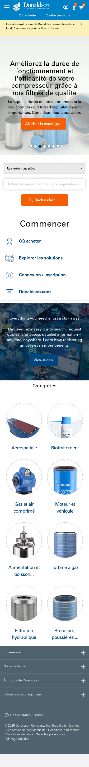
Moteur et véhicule (65, 507)
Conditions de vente (19, 734)
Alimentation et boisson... (24, 570)
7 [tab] (58, 146)
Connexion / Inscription (42, 274)
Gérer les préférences (50, 734)
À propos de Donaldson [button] (21, 680)
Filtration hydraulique (24, 634)
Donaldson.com (35, 291)
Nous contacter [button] (15, 666)
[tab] (44, 653)
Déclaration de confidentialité (26, 730)
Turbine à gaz (65, 567)
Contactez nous (58, 15)
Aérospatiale (24, 448)
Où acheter (27, 15)
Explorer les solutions (41, 258)
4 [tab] (44, 146)
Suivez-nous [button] (13, 652)
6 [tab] (53, 146)
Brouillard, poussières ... (65, 634)
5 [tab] (49, 146)
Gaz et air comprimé (24, 507)
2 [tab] (35, 146)
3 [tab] (40, 146)
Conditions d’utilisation (63, 730)
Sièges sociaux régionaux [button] (23, 694)
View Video (43, 360)
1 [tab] (31, 146)
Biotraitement (65, 448)
